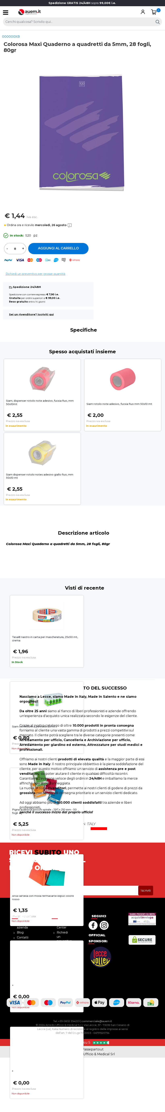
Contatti (22, 937)
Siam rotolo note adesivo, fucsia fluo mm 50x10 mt (119, 403)
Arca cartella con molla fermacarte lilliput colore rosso (43, 897)
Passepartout (93, 1049)
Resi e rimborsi (62, 948)
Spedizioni (64, 955)
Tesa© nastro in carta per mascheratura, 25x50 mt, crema (45, 639)
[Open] (5, 13)
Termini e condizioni (24, 964)
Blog (20, 932)
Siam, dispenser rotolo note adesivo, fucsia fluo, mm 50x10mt (40, 402)
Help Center (61, 925)
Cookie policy (61, 962)
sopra (82, 3)
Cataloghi (23, 952)
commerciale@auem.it (96, 1021)
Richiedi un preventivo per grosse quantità (35, 274)
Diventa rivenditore (24, 945)
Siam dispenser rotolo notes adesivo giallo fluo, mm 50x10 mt (39, 476)
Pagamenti (25, 957)
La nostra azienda (23, 925)
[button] (142, 12)
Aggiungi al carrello (58, 248)
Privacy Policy (22, 973)
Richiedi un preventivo (64, 937)
